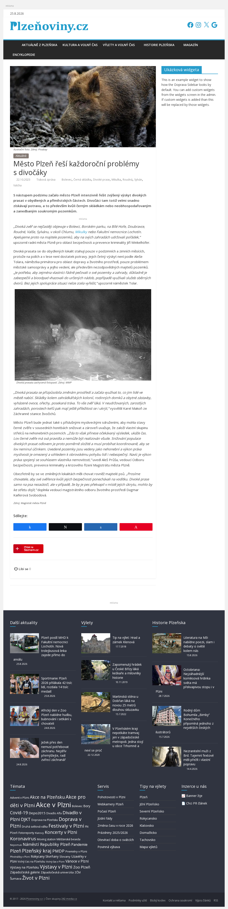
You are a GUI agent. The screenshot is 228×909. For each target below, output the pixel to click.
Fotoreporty (26, 833)
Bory (86, 806)
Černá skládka (82, 179)
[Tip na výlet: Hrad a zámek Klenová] (95, 635)
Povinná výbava (109, 847)
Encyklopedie (24, 54)
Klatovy (39, 832)
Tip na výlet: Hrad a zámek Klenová (126, 639)
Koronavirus (23, 838)
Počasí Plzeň (107, 811)
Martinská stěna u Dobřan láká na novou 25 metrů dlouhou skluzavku (125, 703)
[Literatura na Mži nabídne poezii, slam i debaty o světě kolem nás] (166, 635)
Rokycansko (148, 818)
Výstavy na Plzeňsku (24, 867)
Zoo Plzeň (81, 867)
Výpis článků (203, 900)
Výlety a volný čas (119, 45)
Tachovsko (147, 840)
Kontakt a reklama (114, 900)
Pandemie (79, 844)
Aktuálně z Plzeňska (39, 45)
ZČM (78, 872)
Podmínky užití (138, 900)
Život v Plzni (36, 878)
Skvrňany (52, 856)
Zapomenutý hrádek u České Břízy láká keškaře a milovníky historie (127, 671)
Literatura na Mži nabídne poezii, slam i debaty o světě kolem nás (198, 644)
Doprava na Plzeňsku (44, 820)
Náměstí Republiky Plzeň (46, 844)
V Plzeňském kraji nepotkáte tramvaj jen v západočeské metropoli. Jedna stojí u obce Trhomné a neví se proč (114, 739)
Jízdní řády (105, 818)
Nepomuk (16, 845)
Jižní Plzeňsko (149, 804)
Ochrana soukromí (180, 900)
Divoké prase (101, 179)
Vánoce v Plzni (77, 861)
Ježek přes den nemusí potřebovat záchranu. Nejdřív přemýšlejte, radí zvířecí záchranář (55, 751)
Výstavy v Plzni (56, 867)
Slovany (64, 857)
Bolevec (67, 179)
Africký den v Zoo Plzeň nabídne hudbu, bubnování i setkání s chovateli (56, 717)
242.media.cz (69, 898)
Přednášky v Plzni (20, 856)
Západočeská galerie (25, 872)
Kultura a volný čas (80, 45)
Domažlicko (148, 832)
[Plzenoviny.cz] (14, 44)
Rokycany (38, 856)
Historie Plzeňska (159, 45)
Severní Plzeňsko (152, 811)
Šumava (15, 879)
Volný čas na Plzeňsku (31, 861)
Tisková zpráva (46, 179)
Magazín (190, 45)
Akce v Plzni (53, 804)
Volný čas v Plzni (55, 861)
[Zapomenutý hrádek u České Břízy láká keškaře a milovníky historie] (95, 662)
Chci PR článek (196, 803)
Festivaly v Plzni (66, 825)
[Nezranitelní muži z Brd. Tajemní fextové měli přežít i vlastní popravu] (166, 749)
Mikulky (81, 232)
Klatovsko (147, 825)
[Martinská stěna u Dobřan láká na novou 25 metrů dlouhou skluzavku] (95, 694)
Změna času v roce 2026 (115, 825)
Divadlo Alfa (54, 813)
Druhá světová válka (35, 826)
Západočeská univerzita (57, 872)
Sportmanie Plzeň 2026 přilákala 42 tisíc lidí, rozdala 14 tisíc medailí (56, 684)
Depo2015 (37, 813)
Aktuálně (21, 156)
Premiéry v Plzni (76, 851)
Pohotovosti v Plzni (111, 797)
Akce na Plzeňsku (47, 797)
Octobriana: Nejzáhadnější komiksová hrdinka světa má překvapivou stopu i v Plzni (185, 680)
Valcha (17, 185)
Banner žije (194, 796)
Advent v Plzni (19, 798)
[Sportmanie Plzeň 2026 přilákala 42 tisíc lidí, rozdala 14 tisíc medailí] (24, 676)
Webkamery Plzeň (111, 804)
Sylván (138, 179)
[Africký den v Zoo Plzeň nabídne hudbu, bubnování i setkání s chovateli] (24, 708)
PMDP (58, 851)
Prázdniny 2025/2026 (113, 832)
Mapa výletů (148, 847)
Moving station (46, 839)
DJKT (26, 819)
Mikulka (116, 179)
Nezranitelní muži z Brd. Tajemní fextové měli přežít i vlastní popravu (198, 757)
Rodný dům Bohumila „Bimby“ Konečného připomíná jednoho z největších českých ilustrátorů (185, 721)
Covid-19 (19, 813)
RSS (216, 900)
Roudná (127, 179)
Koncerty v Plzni (61, 832)
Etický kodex (157, 900)
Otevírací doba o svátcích (116, 840)
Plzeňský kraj (36, 850)
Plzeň (15, 851)
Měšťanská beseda (68, 839)
